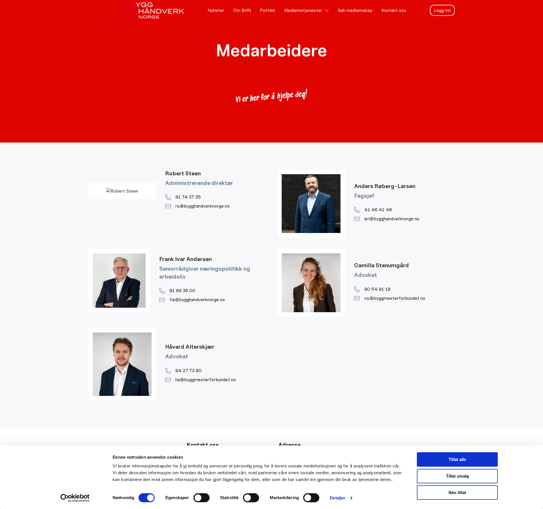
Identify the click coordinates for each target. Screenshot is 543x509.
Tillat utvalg (457, 476)
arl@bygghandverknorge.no (391, 218)
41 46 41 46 (378, 209)
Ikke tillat (457, 492)
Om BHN (242, 10)
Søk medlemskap (355, 10)
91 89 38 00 (182, 290)
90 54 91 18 (377, 289)
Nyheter (216, 10)
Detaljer (337, 497)
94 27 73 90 (188, 370)
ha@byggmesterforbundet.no (205, 379)
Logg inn (442, 10)
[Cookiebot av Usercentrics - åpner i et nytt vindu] (75, 498)
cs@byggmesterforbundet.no (394, 298)
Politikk (267, 10)
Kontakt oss (394, 10)
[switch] (201, 497)
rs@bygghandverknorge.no (202, 206)
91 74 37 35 (188, 197)
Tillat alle (457, 459)
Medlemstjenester (303, 10)
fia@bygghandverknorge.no (197, 299)
